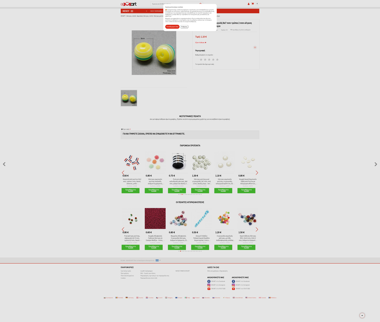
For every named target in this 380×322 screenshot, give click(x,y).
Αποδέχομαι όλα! (172, 27)
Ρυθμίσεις (184, 27)
